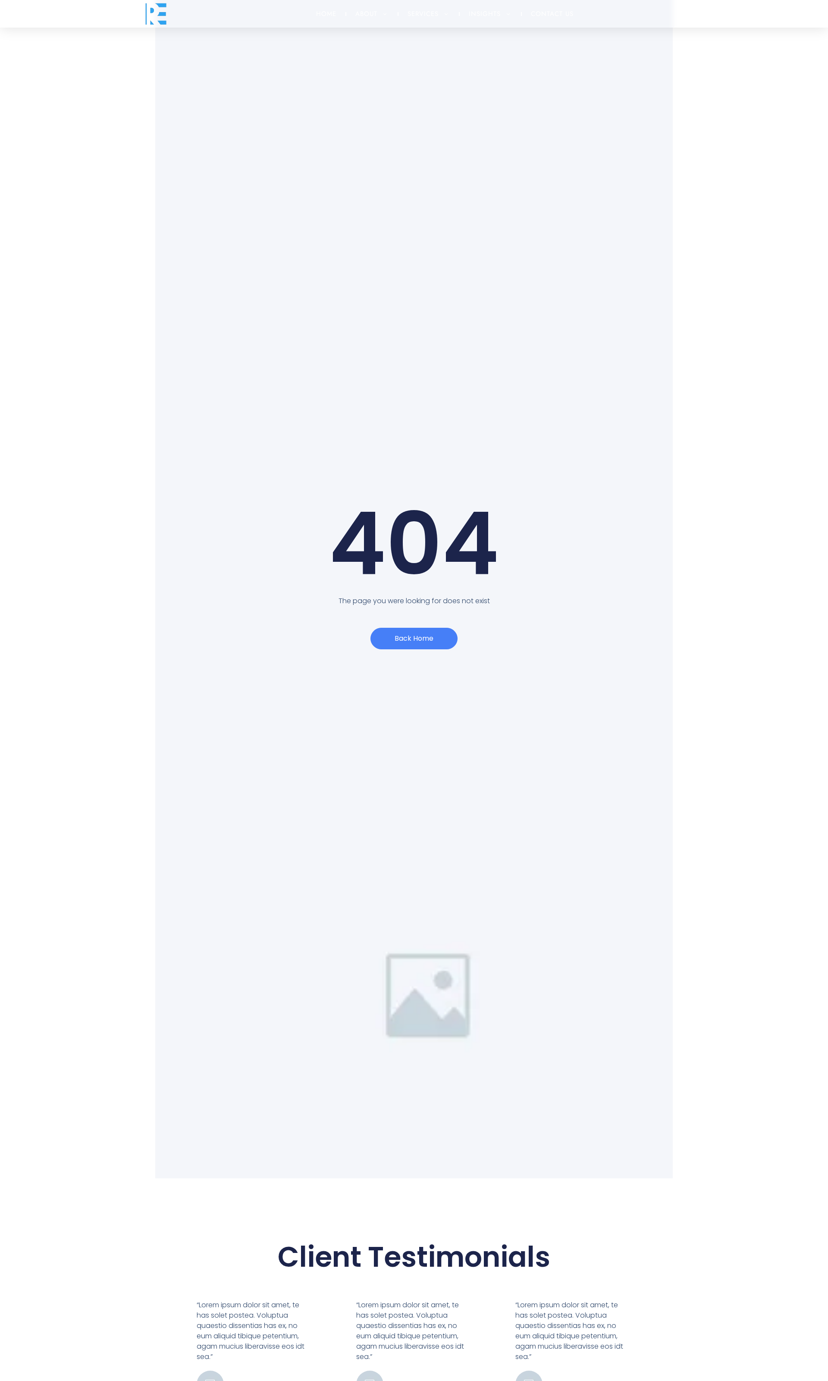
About (366, 14)
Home (326, 14)
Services (423, 14)
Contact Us (552, 14)
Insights (485, 14)
